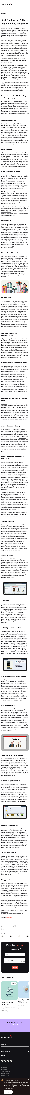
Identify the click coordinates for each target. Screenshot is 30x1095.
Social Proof (4, 404)
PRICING (3, 1055)
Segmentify (9, 917)
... (2, 1007)
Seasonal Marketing (20, 926)
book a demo (4, 912)
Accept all (8, 1092)
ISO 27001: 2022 (5, 1073)
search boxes (14, 562)
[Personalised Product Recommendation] (15, 812)
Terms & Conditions (5, 1071)
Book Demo (15, 1031)
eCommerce (4, 926)
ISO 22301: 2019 (5, 1075)
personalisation (22, 438)
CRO (23, 1005)
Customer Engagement (10, 1007)
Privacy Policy (4, 1069)
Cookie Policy (4, 1067)
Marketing (12, 926)
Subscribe (15, 967)
